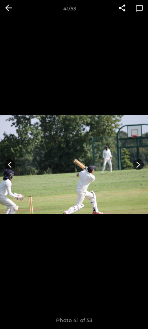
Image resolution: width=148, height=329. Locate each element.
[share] (122, 9)
